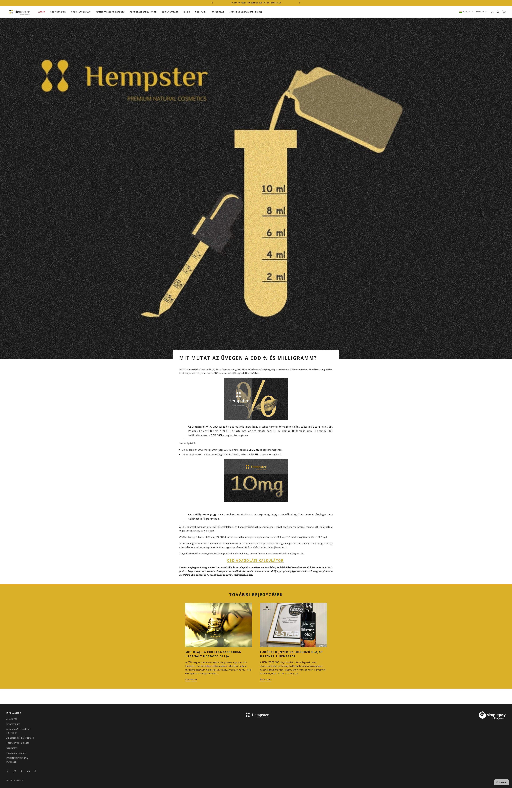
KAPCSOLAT (218, 12)
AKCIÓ (41, 12)
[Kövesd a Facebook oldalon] (7, 771)
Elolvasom (191, 679)
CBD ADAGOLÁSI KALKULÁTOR (255, 560)
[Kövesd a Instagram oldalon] (14, 771)
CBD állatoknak (80, 12)
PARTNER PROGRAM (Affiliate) (245, 12)
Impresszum (13, 723)
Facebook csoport (16, 752)
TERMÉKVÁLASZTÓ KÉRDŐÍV (109, 12)
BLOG (187, 12)
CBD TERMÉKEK (58, 12)
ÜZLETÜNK (200, 12)
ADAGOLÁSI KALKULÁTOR (143, 12)
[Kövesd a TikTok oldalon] (35, 771)
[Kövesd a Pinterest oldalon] (21, 771)
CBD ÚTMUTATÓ (170, 12)
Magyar (480, 12)
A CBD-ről (11, 718)
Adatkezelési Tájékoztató (20, 737)
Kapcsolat (11, 747)
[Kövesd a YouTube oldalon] (28, 771)
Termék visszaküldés (17, 742)
